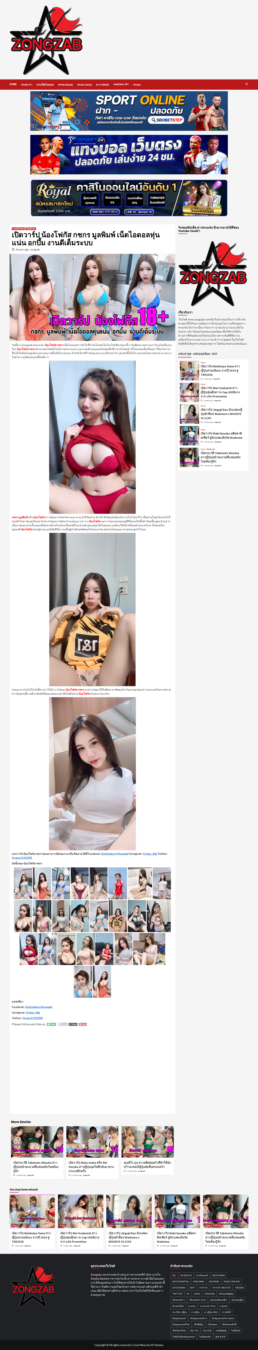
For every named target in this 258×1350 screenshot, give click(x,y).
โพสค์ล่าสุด (30, 229)
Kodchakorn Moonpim (114, 853)
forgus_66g (150, 853)
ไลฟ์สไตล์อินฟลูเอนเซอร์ (183, 1336)
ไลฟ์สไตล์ (235, 1330)
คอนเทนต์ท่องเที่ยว (218, 1300)
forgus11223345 (22, 857)
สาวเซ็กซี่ (226, 1312)
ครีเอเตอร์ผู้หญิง (226, 1293)
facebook (186, 1275)
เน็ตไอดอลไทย (179, 1330)
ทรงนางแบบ (84, 84)
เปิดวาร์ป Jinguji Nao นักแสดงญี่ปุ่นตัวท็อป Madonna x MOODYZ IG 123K (221, 414)
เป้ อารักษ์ (207, 1330)
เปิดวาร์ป (194, 1330)
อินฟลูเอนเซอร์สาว (199, 1318)
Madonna (198, 1281)
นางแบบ (192, 1306)
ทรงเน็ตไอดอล (45, 84)
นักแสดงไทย (178, 1306)
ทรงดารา (26, 84)
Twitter (177, 1293)
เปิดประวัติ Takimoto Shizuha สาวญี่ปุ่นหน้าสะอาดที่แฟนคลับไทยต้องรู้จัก (36, 1167)
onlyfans (214, 1281)
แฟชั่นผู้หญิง (221, 1330)
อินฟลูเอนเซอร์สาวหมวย (223, 1318)
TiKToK (203, 1287)
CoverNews (140, 1345)
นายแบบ (224, 1306)
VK (187, 1293)
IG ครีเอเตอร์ (202, 1275)
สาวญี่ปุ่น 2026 (211, 1312)
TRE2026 (239, 1287)
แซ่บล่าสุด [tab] (184, 354)
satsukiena (178, 1287)
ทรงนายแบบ (65, 84)
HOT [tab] (215, 354)
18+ (174, 1275)
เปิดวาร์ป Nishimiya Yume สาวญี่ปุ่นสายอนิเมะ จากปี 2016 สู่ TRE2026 (220, 370)
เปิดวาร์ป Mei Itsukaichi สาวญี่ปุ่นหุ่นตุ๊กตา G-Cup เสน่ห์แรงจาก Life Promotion (220, 392)
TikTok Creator (221, 1287)
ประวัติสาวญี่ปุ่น (179, 1312)
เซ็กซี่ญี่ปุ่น (198, 1324)
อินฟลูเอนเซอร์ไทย (180, 1324)
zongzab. (35, 249)
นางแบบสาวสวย (207, 1306)
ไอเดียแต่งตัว (205, 1336)
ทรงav (137, 84)
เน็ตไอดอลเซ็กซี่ (229, 1324)
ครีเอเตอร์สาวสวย (197, 1300)
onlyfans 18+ (121, 84)
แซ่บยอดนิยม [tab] (201, 354)
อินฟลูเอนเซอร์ (179, 1318)
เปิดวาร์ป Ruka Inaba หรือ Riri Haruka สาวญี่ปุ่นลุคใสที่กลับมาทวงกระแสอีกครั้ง (91, 1167)
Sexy (192, 1287)
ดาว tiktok (102, 84)
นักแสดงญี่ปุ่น (237, 1300)
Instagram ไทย (180, 1281)
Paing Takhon (232, 1281)
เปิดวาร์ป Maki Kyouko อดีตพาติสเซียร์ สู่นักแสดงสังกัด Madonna (176, 1237)
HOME (13, 84)
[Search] (246, 84)
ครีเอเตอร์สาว (178, 1300)
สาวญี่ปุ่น (195, 1312)
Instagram (218, 1275)
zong (197, 1293)
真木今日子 (220, 1336)
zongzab (209, 1293)
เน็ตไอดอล (212, 1324)
